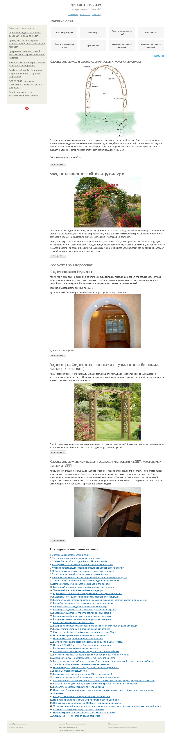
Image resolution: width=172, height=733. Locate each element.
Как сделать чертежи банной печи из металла (75, 648)
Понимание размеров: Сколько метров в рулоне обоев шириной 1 (86, 699)
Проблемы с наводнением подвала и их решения (78, 638)
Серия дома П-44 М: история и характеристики (76, 715)
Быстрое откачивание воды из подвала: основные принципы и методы (88, 641)
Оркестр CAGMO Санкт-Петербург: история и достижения (82, 644)
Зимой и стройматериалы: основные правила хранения (81, 664)
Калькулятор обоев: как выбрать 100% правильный (78, 686)
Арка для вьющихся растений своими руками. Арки (87, 174)
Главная (73, 14)
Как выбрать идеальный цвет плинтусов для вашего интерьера (84, 609)
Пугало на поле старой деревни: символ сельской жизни (80, 574)
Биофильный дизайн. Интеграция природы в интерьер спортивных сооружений (25, 73)
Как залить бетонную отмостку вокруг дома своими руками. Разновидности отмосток (95, 683)
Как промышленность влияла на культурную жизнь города (82, 619)
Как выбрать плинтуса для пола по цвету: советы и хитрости (83, 603)
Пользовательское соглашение (76, 724)
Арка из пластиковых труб (122, 32)
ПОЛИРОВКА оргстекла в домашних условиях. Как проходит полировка (26, 84)
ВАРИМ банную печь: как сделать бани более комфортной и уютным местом (91, 654)
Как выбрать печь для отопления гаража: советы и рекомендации (86, 596)
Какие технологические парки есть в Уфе (73, 622)
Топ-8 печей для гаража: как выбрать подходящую (78, 590)
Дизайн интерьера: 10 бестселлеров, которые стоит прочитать (84, 657)
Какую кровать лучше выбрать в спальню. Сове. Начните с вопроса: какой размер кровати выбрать (103, 661)
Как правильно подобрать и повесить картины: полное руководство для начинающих (95, 625)
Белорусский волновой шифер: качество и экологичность (81, 696)
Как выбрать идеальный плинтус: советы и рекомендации (82, 612)
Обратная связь (113, 724)
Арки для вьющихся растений (151, 45)
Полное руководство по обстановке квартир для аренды (81, 583)
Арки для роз (151, 32)
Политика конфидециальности (68, 727)
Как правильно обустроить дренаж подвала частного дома (82, 616)
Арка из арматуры (64, 32)
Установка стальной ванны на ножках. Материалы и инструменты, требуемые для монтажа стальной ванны (107, 706)
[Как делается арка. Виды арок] (107, 321)
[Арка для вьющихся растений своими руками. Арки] (107, 202)
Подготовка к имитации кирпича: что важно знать (76, 558)
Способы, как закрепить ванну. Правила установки (78, 709)
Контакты (62, 724)
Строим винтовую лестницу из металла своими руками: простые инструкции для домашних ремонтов (104, 680)
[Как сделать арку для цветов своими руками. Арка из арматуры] (107, 101)
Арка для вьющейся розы (64, 45)
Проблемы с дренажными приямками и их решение (79, 635)
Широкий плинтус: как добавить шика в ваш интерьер (80, 606)
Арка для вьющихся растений (122, 45)
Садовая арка (93, 32)
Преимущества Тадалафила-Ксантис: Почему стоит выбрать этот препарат (27, 43)
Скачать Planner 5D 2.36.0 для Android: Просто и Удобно (80, 561)
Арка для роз (93, 45)
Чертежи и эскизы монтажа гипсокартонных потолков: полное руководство (89, 577)
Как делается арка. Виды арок (71, 272)
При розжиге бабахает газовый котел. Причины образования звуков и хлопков (27, 54)
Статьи (96, 14)
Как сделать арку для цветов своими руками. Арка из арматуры (95, 61)
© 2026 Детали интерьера (18, 724)
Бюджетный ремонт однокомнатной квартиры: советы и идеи (83, 587)
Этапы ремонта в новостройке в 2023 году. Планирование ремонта (87, 702)
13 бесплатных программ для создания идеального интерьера (83, 570)
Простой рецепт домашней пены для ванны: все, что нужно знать (86, 667)
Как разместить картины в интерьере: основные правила (81, 628)
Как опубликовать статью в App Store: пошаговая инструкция (82, 564)
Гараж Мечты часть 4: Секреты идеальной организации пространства (87, 593)
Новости (85, 14)
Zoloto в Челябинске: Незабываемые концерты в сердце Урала (84, 632)
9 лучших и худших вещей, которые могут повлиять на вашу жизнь (86, 677)
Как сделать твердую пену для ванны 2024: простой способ (82, 673)
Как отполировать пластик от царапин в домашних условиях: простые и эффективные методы (100, 599)
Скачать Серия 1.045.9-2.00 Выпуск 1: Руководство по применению (85, 580)
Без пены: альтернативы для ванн (70, 670)
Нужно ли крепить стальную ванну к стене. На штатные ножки (84, 712)
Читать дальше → (58, 165)
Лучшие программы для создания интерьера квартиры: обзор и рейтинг (88, 567)
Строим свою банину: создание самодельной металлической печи (86, 651)
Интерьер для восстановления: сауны (71, 554)
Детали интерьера (86, 5)
